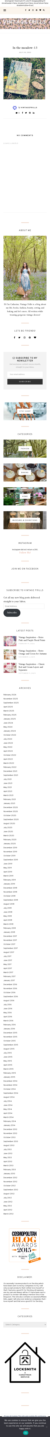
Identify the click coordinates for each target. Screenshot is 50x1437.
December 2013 (10, 1129)
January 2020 (9, 844)
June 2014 (7, 1105)
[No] (46, 1426)
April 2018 (7, 920)
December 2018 (10, 888)
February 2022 (9, 767)
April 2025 (8, 707)
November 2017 (10, 940)
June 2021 (7, 783)
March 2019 (8, 876)
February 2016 (9, 1025)
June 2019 (7, 864)
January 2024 (9, 731)
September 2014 (10, 1093)
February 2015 (9, 1073)
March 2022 (8, 763)
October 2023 (9, 735)
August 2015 (8, 1049)
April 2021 (7, 791)
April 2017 (7, 968)
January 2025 (9, 719)
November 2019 (10, 852)
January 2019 (9, 884)
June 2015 (7, 1057)
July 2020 (7, 827)
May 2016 (7, 1013)
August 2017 (8, 952)
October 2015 (9, 1041)
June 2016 (7, 1009)
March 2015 (8, 1069)
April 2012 (7, 1210)
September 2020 (11, 819)
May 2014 (7, 1109)
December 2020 (10, 807)
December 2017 (10, 936)
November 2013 (10, 1133)
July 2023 (7, 739)
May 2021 (7, 787)
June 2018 (7, 912)
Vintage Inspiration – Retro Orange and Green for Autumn (33, 652)
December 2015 (10, 1033)
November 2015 (10, 1037)
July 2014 (7, 1101)
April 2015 (7, 1065)
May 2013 (7, 1157)
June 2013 (7, 1153)
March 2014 (8, 1117)
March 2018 (8, 924)
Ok (25, 1433)
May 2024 (7, 727)
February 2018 (9, 928)
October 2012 (9, 1186)
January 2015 (9, 1077)
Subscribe (12, 613)
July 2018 (7, 908)
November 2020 (10, 811)
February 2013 (9, 1169)
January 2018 (9, 932)
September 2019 (10, 860)
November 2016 (10, 988)
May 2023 (7, 747)
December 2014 (10, 1081)
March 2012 (8, 1214)
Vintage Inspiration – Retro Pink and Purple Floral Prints (32, 639)
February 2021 (9, 799)
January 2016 (9, 1029)
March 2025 (8, 711)
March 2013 (8, 1165)
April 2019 (7, 872)
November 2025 (10, 699)
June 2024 (8, 723)
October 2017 (9, 944)
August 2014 (8, 1097)
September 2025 (11, 703)
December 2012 (10, 1178)
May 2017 (7, 964)
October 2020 (9, 815)
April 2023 (8, 751)
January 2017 (9, 980)
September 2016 (10, 996)
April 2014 (7, 1113)
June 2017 (7, 960)
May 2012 (7, 1206)
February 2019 (9, 880)
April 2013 (7, 1161)
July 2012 (7, 1198)
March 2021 (8, 795)
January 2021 (9, 803)
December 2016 (10, 984)
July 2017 (7, 956)
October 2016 (9, 992)
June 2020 (8, 831)
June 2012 (7, 1202)
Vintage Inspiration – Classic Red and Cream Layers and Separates (32, 667)
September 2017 (10, 948)
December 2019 (10, 848)
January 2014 (9, 1125)
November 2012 (10, 1182)
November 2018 (10, 892)
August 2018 (8, 904)
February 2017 (9, 976)
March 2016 (8, 1021)
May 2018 (7, 916)
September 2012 (10, 1190)
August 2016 (8, 1000)
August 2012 (8, 1194)
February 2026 (9, 695)
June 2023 (8, 743)
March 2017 (8, 972)
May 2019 (7, 868)
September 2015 (10, 1045)
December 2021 (10, 771)
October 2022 (9, 755)
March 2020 (8, 836)
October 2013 (9, 1137)
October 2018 (9, 896)
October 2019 (9, 856)
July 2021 (7, 779)
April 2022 (8, 759)
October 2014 (9, 1089)
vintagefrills (29, 108)
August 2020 (9, 823)
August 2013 (8, 1145)
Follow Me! (25, 553)
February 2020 (9, 840)
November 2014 (10, 1085)
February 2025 (9, 715)
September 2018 (10, 900)
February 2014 (9, 1121)
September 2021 (10, 775)
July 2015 (7, 1053)
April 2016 (7, 1017)
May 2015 (7, 1061)
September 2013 (10, 1141)
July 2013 (7, 1149)
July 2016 (7, 1005)
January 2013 (9, 1174)
